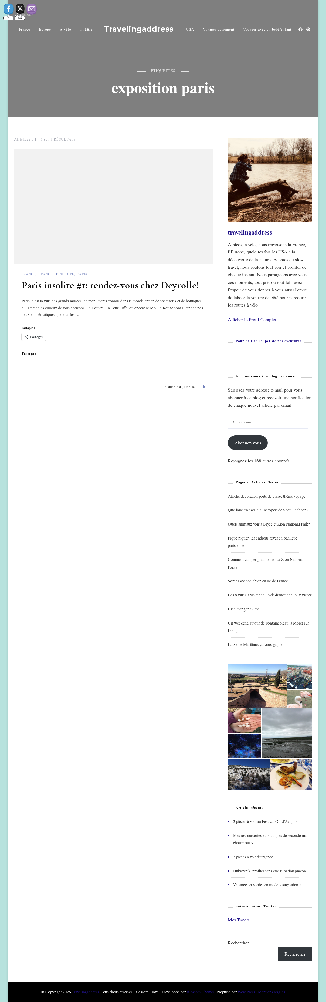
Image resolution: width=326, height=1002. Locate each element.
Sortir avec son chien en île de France (258, 580)
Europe (45, 29)
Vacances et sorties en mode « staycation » (267, 884)
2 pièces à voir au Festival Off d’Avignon (266, 821)
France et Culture (56, 274)
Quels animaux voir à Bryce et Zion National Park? (269, 524)
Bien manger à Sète (243, 609)
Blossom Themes (200, 991)
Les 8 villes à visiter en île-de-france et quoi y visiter (269, 594)
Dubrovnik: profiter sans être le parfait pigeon (269, 870)
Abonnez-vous (248, 442)
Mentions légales (271, 991)
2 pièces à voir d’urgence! (253, 856)
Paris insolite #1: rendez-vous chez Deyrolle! (110, 285)
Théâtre (86, 29)
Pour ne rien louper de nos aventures (268, 341)
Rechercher (238, 942)
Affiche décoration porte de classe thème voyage (266, 496)
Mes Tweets (239, 920)
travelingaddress (250, 232)
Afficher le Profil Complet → (255, 319)
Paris (82, 274)
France (24, 29)
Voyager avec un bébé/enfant (267, 29)
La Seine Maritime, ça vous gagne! (256, 644)
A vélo (65, 29)
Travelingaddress (138, 29)
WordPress (246, 991)
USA (190, 29)
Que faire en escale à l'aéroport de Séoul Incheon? (268, 509)
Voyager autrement (218, 29)
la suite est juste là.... (181, 386)
